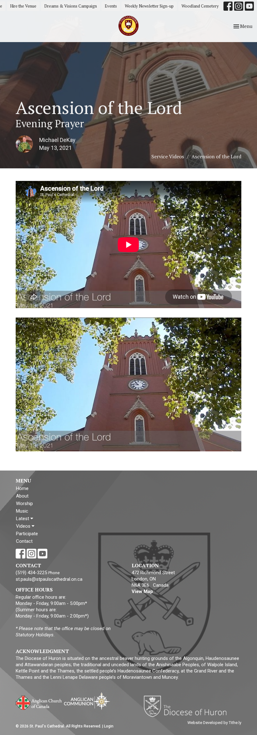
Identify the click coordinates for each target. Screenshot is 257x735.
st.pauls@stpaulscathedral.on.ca (49, 579)
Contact (24, 541)
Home (22, 488)
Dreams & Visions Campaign (70, 6)
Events (111, 6)
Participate (27, 533)
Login (108, 726)
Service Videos (167, 156)
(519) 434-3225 (31, 572)
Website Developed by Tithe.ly (214, 722)
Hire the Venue (23, 6)
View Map (142, 591)
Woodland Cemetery (200, 6)
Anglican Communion (87, 701)
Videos (24, 526)
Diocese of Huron (187, 706)
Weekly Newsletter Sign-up (149, 6)
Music (22, 511)
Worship (24, 503)
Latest (23, 518)
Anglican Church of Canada (39, 702)
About (22, 496)
